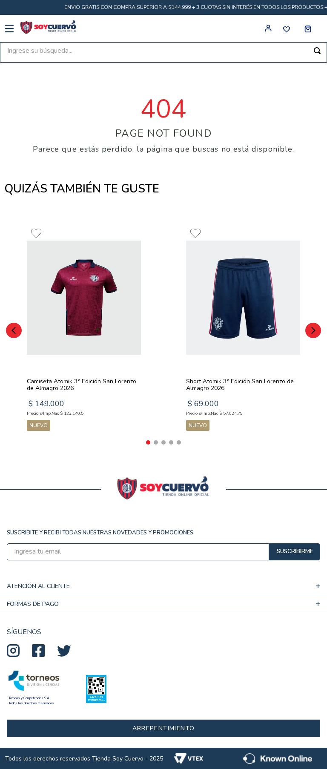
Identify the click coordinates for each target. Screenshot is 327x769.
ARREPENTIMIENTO (163, 728)
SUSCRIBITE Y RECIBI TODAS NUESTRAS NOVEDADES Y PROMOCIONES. (101, 533)
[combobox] (163, 52)
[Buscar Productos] (317, 51)
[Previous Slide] (14, 330)
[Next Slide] (313, 330)
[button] (148, 442)
